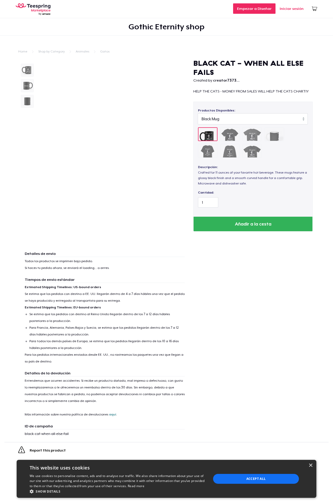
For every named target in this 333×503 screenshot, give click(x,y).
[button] (118, 491)
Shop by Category (51, 51)
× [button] (310, 465)
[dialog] (166, 479)
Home (22, 51)
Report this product (47, 450)
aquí (112, 414)
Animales (82, 51)
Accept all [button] (256, 478)
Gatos (105, 51)
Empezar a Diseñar (254, 8)
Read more (136, 486)
